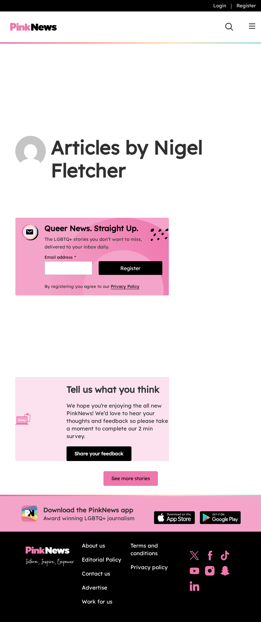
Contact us (96, 573)
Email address (68, 257)
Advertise (94, 587)
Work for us (97, 601)
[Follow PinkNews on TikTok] (225, 557)
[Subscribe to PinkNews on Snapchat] (225, 572)
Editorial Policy (101, 559)
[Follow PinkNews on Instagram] (209, 572)
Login (219, 6)
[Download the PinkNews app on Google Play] (220, 517)
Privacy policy (149, 567)
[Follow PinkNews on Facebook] (210, 557)
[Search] (229, 27)
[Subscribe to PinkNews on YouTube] (194, 572)
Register (246, 6)
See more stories (130, 478)
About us (93, 545)
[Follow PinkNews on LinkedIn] (194, 587)
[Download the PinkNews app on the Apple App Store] (174, 517)
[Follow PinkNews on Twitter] (194, 557)
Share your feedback (98, 454)
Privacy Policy (125, 286)
